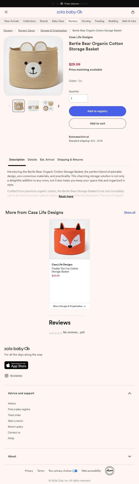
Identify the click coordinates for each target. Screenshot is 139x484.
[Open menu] (6, 12)
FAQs (11, 438)
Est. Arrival (47, 159)
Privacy (29, 470)
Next (58, 106)
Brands (44, 21)
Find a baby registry (19, 409)
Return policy (15, 426)
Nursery (72, 21)
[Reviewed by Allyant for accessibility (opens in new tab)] (109, 470)
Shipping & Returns (70, 159)
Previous (8, 106)
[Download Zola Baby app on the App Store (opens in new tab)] (16, 365)
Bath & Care (129, 21)
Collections (29, 21)
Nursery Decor (26, 30)
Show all (129, 212)
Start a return (15, 420)
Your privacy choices (60, 470)
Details (32, 159)
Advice (12, 403)
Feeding (99, 21)
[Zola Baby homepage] (69, 12)
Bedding (113, 21)
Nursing (86, 21)
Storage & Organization (54, 30)
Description (17, 159)
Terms (40, 470)
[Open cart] (133, 12)
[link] (76, 55)
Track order (14, 415)
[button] (97, 111)
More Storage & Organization (68, 306)
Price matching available (85, 69)
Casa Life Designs (81, 37)
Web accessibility (91, 470)
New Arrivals (11, 21)
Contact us (14, 432)
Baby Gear (58, 21)
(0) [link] (89, 55)
